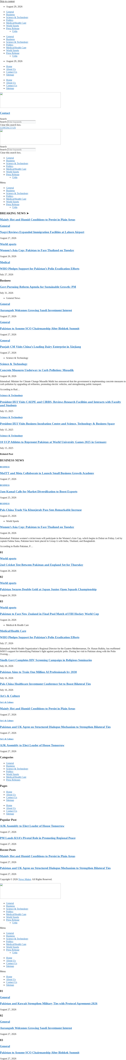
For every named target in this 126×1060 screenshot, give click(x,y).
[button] (63, 119)
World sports (8, 244)
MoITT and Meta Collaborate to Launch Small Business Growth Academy (47, 473)
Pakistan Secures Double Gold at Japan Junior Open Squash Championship (48, 589)
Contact (5, 113)
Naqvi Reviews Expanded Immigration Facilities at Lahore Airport (42, 232)
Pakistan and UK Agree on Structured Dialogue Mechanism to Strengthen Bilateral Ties (55, 727)
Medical (5, 262)
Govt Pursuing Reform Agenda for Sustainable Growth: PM (38, 286)
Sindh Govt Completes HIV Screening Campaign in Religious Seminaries (46, 660)
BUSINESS (5, 467)
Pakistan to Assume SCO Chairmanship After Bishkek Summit (39, 328)
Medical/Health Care (16, 23)
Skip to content (7, 1)
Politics (9, 20)
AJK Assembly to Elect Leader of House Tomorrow (32, 745)
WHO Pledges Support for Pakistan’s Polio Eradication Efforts (39, 268)
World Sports (12, 25)
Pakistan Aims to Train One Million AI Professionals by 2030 (38, 672)
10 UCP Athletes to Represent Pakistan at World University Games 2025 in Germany (53, 442)
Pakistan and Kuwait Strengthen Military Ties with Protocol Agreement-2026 (48, 1003)
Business (10, 14)
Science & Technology (17, 17)
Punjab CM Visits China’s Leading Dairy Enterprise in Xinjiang (40, 346)
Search (3, 121)
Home (9, 66)
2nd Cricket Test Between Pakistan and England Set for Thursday (41, 564)
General (10, 11)
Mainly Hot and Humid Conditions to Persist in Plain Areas (37, 219)
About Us (11, 69)
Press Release (12, 28)
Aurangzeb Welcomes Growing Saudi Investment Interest (36, 310)
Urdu (14, 31)
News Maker (24, 879)
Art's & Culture (10, 696)
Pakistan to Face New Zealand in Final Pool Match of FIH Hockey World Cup (49, 613)
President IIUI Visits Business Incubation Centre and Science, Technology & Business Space (57, 423)
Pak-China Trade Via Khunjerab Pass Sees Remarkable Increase (41, 509)
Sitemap (10, 74)
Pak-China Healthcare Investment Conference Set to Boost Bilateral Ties (45, 683)
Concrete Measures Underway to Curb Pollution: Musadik (37, 370)
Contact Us (11, 72)
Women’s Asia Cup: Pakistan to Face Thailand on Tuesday (37, 250)
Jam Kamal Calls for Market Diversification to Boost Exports (38, 491)
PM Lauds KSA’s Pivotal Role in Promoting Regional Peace (37, 838)
